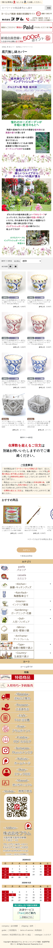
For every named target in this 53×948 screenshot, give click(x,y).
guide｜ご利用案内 (9, 930)
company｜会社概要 (10, 926)
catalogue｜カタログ (43, 934)
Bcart (41, 944)
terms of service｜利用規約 (31, 930)
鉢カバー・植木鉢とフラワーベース (21, 47)
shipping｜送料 (27, 926)
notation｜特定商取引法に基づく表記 (16, 934)
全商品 (4, 47)
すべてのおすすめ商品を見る (40, 539)
